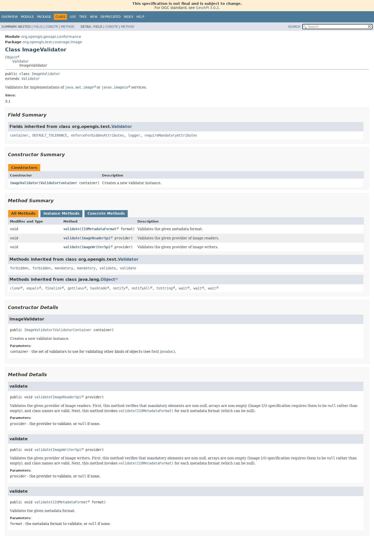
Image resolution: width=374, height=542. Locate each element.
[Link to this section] (50, 115)
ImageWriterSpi (96, 247)
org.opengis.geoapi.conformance (51, 37)
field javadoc (162, 351)
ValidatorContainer (58, 183)
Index (128, 17)
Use (73, 17)
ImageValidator (46, 74)
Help (140, 17)
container (19, 135)
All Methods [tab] (23, 213)
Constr (52, 26)
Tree (83, 17)
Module (27, 17)
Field (38, 26)
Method (67, 26)
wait (183, 288)
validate (71, 229)
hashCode (98, 288)
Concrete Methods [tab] (106, 213)
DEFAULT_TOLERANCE (49, 135)
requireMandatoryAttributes (170, 135)
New (93, 17)
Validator (20, 61)
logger (134, 135)
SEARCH (294, 26)
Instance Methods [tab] (61, 213)
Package (44, 17)
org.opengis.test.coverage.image (52, 42)
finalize (53, 288)
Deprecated (110, 17)
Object (11, 57)
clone (15, 288)
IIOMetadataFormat (99, 229)
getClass (76, 288)
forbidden (19, 268)
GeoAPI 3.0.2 (207, 8)
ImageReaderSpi (96, 238)
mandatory (64, 268)
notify (119, 288)
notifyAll (141, 288)
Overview (10, 17)
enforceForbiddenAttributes (97, 135)
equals (32, 288)
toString (164, 288)
